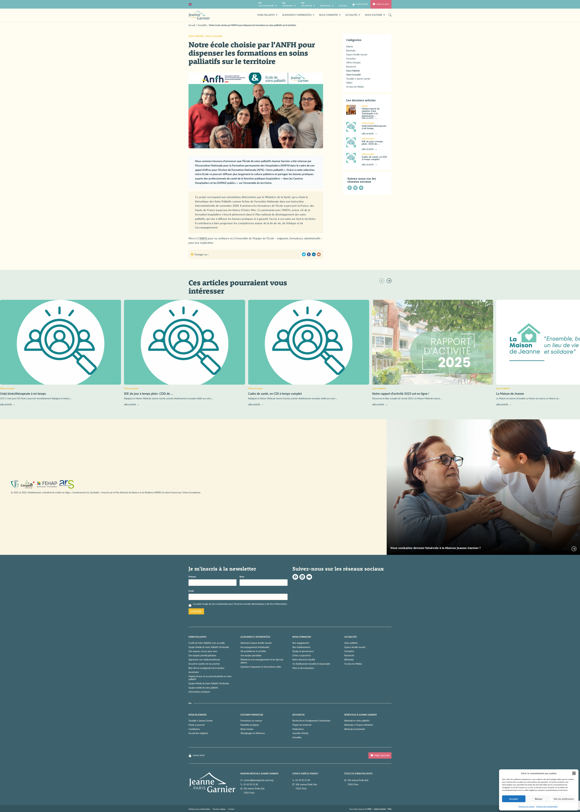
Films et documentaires (303, 667)
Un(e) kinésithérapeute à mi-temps (374, 127)
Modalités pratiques (249, 724)
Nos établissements (301, 647)
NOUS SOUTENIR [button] (373, 14)
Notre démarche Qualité (303, 659)
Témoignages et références (252, 733)
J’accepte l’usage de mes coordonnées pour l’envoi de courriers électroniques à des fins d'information (240, 605)
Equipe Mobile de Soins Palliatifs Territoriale (208, 647)
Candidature (194, 729)
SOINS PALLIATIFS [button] (266, 14)
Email (191, 590)
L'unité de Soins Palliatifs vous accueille (206, 642)
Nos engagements (300, 642)
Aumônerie (193, 672)
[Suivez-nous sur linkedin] (355, 188)
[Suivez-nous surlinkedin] (302, 577)
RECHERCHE (298, 714)
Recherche (349, 655)
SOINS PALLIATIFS (197, 636)
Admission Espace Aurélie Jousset (256, 642)
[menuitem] (343, 4)
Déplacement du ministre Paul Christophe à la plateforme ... (371, 112)
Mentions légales (219, 809)
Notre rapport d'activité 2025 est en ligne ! (400, 393)
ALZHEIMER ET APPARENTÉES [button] (297, 14)
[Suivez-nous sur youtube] (361, 188)
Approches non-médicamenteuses (204, 659)
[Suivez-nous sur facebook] (349, 188)
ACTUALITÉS (350, 636)
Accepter (513, 798)
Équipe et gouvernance (303, 651)
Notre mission (246, 729)
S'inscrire (196, 611)
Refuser (539, 798)
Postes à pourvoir (196, 724)
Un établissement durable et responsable (311, 663)
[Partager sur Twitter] (304, 254)
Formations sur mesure (251, 720)
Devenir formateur (251, 714)
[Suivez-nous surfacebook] (295, 577)
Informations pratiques (199, 691)
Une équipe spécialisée (250, 655)
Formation (349, 651)
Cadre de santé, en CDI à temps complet (374, 158)
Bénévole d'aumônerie (354, 729)
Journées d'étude (300, 733)
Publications (298, 729)
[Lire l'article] (352, 110)
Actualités (296, 737)
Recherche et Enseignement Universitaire (311, 720)
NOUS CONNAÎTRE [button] (328, 14)
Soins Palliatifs (196, 36)
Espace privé (199, 755)
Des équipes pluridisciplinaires (202, 655)
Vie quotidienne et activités (253, 651)
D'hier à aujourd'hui (301, 655)
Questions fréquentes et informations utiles (260, 666)
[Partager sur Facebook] (309, 254)
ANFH (204, 238)
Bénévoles (349, 659)
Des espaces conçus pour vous (202, 651)
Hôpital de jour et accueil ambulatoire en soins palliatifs (210, 678)
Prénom (192, 576)
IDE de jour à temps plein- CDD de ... (372, 142)
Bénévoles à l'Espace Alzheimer (358, 724)
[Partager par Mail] (319, 254)
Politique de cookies (527, 806)
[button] (573, 773)
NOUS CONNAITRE (301, 636)
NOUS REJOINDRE (197, 714)
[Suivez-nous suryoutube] (309, 577)
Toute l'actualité (213, 36)
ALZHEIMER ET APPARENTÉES (255, 636)
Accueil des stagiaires (198, 733)
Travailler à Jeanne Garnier (200, 720)
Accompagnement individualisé (254, 647)
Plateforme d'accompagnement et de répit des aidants (261, 661)
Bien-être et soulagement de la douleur (206, 667)
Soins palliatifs (351, 642)
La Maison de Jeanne (510, 393)
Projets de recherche (301, 724)
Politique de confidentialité (546, 806)
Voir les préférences (564, 798)
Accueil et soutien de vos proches (204, 663)
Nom (242, 576)
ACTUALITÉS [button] (351, 14)
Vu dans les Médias (353, 663)
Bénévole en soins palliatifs (356, 720)
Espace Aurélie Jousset (354, 647)
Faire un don (382, 4)
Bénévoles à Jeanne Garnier (360, 714)
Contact (231, 809)
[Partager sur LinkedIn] (314, 254)
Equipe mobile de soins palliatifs (203, 687)
